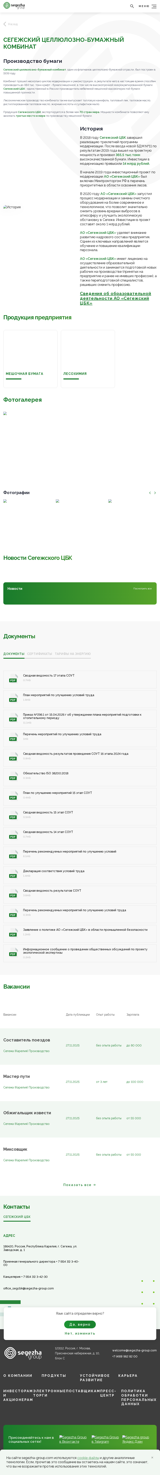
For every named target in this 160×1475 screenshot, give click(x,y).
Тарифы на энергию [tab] (73, 654)
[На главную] (14, 8)
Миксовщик (15, 1149)
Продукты (54, 1376)
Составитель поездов (26, 1040)
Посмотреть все (142, 588)
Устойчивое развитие (95, 1378)
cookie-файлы (88, 1458)
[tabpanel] (80, 812)
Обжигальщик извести (27, 1113)
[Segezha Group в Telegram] (105, 1442)
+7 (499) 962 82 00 (125, 1356)
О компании (17, 1376)
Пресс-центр (108, 1393)
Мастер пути (16, 1076)
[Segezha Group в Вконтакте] (74, 1442)
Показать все (77, 1185)
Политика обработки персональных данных (139, 1397)
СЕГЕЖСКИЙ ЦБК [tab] (17, 1216)
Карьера (128, 1376)
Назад (13, 24)
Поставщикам (83, 1391)
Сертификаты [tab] (39, 654)
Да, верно (80, 1324)
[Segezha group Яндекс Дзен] (136, 1442)
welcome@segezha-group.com (134, 1350)
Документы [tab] (14, 654)
